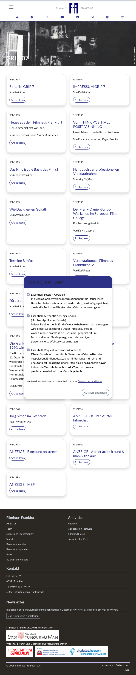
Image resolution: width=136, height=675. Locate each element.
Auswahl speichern (95, 392)
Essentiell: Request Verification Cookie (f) (68, 360)
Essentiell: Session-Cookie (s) (70, 301)
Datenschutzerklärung (90, 381)
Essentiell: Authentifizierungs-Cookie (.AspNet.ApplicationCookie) (69, 328)
